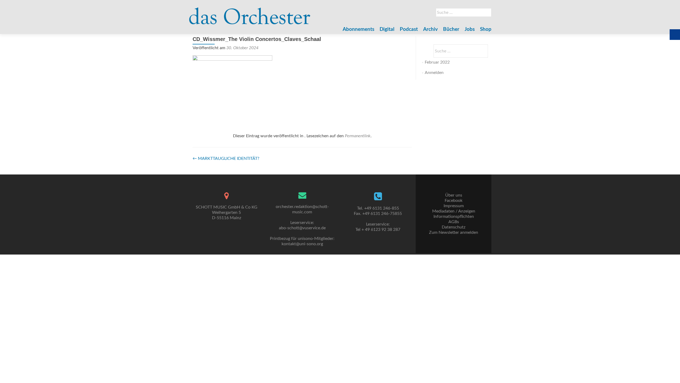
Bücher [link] (451, 29)
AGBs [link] (453, 222)
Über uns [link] (453, 195)
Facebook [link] (453, 200)
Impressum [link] (454, 206)
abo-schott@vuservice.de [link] (302, 228)
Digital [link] (387, 29)
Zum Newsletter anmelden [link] (453, 232)
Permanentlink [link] (358, 136)
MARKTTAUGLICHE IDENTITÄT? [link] (226, 158)
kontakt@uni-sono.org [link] (302, 244)
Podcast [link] (409, 29)
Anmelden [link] (434, 72)
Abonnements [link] (358, 29)
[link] (250, 13)
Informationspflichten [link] (454, 216)
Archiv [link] (430, 29)
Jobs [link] (470, 29)
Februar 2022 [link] (437, 62)
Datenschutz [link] (453, 227)
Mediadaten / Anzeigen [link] (453, 211)
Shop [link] (485, 29)
